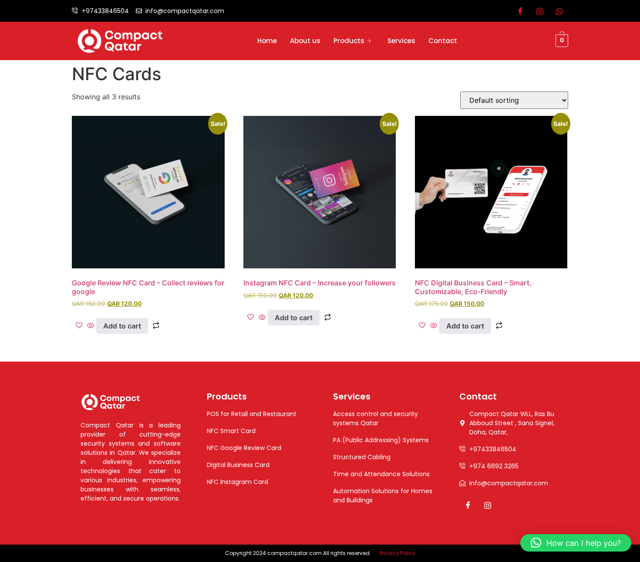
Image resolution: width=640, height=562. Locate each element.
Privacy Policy (397, 553)
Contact (442, 40)
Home (267, 40)
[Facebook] (520, 10)
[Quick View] (90, 326)
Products (348, 40)
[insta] (539, 10)
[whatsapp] (559, 10)
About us (305, 40)
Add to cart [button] (122, 326)
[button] (575, 543)
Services (401, 40)
